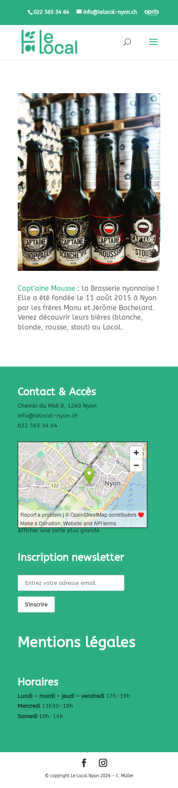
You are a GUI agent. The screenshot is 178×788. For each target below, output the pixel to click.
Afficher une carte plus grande (58, 530)
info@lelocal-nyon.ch (48, 415)
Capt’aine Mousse (46, 288)
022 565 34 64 (37, 425)
